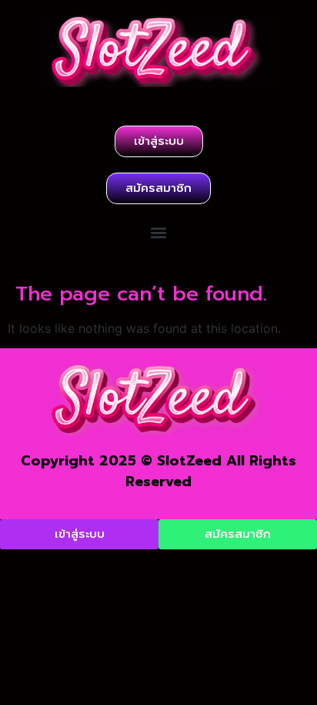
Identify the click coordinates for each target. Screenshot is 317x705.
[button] (159, 232)
